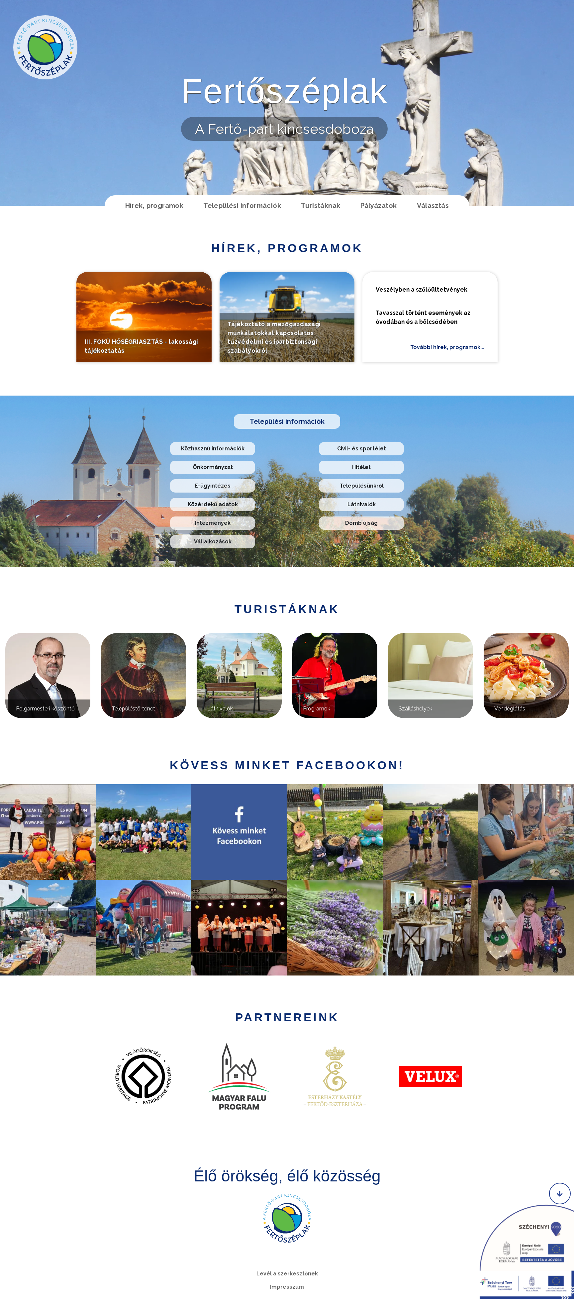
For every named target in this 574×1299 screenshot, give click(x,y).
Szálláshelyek (415, 708)
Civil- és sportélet (361, 448)
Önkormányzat (213, 467)
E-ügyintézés (213, 486)
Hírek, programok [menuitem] (154, 206)
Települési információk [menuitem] (242, 206)
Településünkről (361, 486)
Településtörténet (133, 708)
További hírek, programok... (447, 347)
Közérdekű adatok (213, 504)
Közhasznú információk (212, 448)
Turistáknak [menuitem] (320, 206)
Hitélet (361, 467)
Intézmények (213, 523)
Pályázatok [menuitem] (378, 206)
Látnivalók (361, 504)
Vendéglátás (509, 708)
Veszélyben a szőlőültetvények (421, 289)
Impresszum (287, 1287)
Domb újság (361, 523)
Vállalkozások (213, 541)
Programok (316, 708)
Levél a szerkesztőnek (287, 1273)
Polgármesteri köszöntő (45, 708)
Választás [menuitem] (433, 206)
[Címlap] (45, 47)
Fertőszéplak (284, 91)
